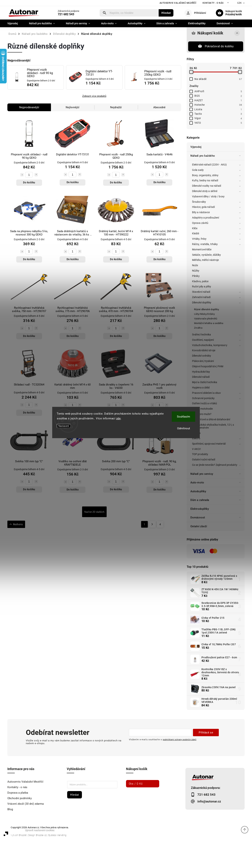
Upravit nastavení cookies (39, 830)
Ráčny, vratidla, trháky (205, 244)
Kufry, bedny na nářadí (205, 180)
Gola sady (198, 169)
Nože (195, 265)
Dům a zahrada (199, 500)
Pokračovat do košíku (219, 46)
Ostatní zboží (198, 526)
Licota (218, 109)
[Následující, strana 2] (152, 524)
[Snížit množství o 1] (22, 174)
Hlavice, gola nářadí (203, 206)
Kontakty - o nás (213, 3)
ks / (136, 783)
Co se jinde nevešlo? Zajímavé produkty (214, 464)
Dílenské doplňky (201, 302)
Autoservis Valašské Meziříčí (178, 3)
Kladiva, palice (200, 281)
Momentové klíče (202, 249)
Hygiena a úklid (201, 387)
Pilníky (196, 275)
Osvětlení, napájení (203, 339)
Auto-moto (197, 482)
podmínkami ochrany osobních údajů (179, 739)
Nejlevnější (72, 107)
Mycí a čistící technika (204, 382)
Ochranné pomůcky (203, 398)
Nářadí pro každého (202, 155)
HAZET (218, 100)
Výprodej (195, 147)
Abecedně (159, 107)
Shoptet (23, 835)
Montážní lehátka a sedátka (208, 323)
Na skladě (218, 79)
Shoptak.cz (41, 835)
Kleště (195, 233)
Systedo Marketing (57, 835)
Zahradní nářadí (201, 297)
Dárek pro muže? (202, 414)
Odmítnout (183, 428)
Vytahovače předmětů (205, 318)
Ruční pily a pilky (201, 286)
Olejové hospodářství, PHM (207, 366)
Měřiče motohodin (202, 408)
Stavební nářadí (201, 291)
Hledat (166, 12)
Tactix (218, 113)
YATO (218, 122)
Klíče (195, 228)
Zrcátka (198, 327)
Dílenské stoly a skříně (204, 191)
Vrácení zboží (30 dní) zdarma (25, 803)
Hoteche (218, 104)
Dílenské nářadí (201, 376)
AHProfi (218, 91)
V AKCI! (196, 449)
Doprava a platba (17, 792)
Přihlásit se (206, 732)
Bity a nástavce (201, 212)
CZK (239, 3)
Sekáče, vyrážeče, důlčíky (206, 254)
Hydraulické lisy (201, 371)
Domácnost (197, 517)
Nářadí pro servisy (201, 474)
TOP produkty (200, 454)
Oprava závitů (200, 222)
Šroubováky (199, 201)
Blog (10, 809)
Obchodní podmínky (19, 798)
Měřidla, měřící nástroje (205, 259)
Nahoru (18, 524)
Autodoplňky (198, 491)
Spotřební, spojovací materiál (209, 443)
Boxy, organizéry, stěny (205, 175)
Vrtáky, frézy (199, 238)
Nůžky (195, 270)
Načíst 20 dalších (94, 511)
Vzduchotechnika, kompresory (209, 345)
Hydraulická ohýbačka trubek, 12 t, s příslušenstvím (213, 426)
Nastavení (63, 426)
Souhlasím (183, 416)
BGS (218, 95)
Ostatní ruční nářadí (203, 459)
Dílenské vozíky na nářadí (206, 185)
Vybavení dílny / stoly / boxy (208, 196)
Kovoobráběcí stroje (203, 350)
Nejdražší (116, 107)
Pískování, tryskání (203, 361)
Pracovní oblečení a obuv (206, 392)
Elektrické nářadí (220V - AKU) (209, 164)
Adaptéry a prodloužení (205, 217)
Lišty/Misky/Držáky (204, 314)
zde (118, 418)
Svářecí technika (201, 334)
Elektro (196, 438)
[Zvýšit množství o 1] (36, 174)
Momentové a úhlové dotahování (211, 419)
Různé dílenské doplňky (206, 309)
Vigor (218, 118)
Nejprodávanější (29, 107)
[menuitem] (15, 23)
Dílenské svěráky (201, 355)
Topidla (196, 433)
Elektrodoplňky (199, 508)
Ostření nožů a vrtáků (204, 403)
